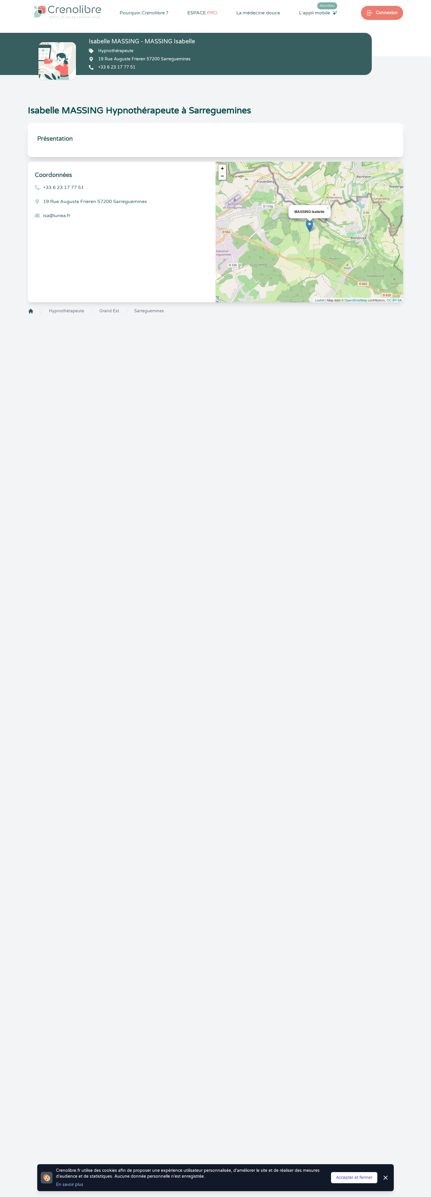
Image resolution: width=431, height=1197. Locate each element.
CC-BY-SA (394, 300)
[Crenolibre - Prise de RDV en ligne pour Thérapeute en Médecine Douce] (67, 11)
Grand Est (109, 310)
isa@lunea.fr (56, 216)
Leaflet (320, 300)
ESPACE (202, 13)
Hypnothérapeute (66, 310)
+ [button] (222, 168)
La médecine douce (258, 13)
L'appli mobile (317, 12)
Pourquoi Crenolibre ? (144, 13)
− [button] (222, 176)
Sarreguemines (149, 310)
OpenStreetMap (356, 300)
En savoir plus (69, 1184)
